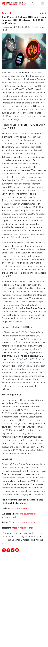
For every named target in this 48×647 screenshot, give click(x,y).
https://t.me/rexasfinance (23, 527)
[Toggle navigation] (43, 3)
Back (43, 13)
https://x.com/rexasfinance (24, 522)
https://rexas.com (18, 508)
